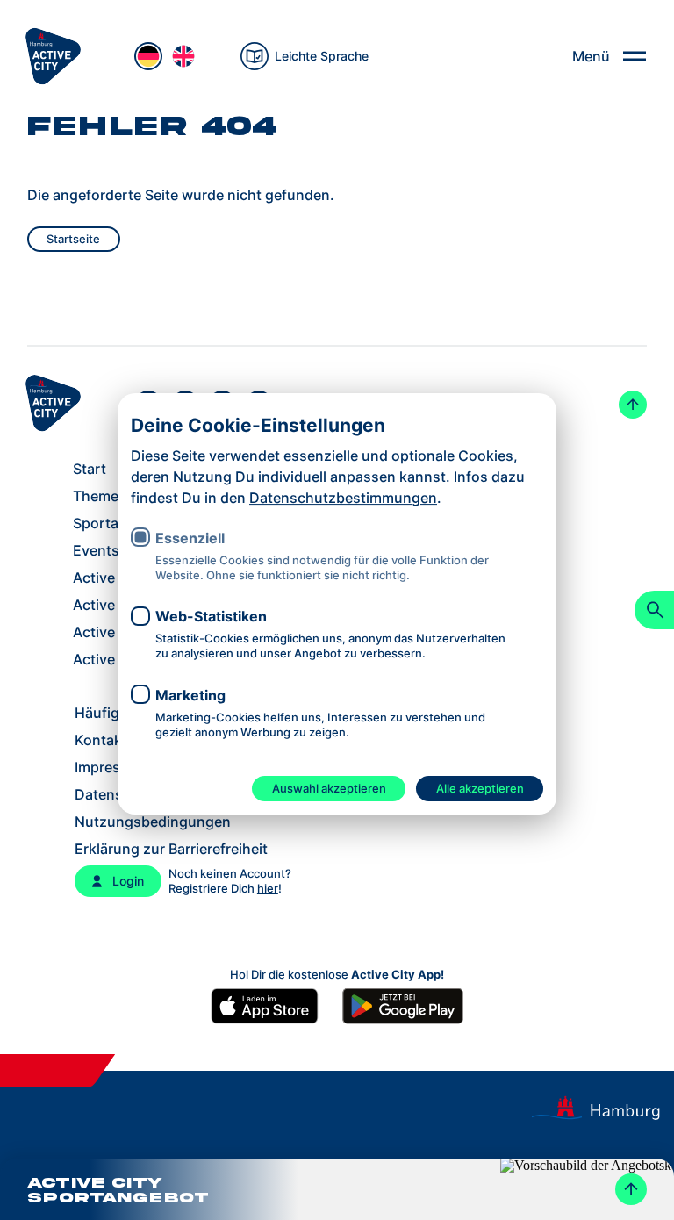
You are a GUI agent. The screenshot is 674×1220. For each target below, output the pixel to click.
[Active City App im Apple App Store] (271, 1006)
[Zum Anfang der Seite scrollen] (633, 405)
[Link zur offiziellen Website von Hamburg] (602, 1108)
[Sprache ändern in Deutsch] (148, 56)
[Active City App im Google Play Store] (402, 1006)
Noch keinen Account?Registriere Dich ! (229, 880)
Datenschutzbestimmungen (343, 497)
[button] (337, 1189)
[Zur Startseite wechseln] (52, 56)
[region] (337, 586)
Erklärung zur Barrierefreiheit (171, 849)
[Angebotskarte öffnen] (631, 1189)
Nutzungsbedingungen (153, 821)
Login (128, 880)
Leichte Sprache (322, 55)
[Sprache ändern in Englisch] (183, 56)
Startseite (73, 239)
